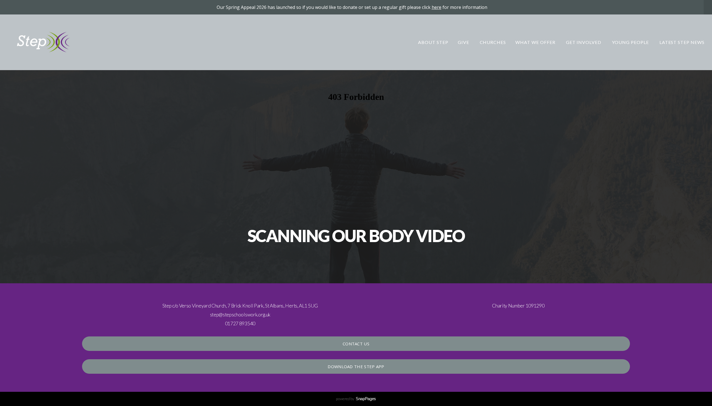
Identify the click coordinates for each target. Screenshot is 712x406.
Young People (631, 42)
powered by (356, 398)
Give (464, 42)
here (436, 7)
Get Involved (584, 42)
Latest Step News (681, 42)
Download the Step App (356, 366)
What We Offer (535, 42)
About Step (433, 42)
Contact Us (356, 343)
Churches (493, 42)
